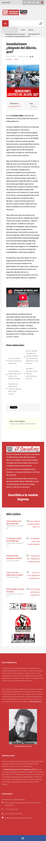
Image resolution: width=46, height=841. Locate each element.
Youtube (38, 2)
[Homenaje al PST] (23, 606)
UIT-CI (42, 2)
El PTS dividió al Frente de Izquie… (15, 590)
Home (23, 30)
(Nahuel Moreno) (35, 701)
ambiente (33, 106)
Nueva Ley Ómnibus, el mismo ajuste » (22, 425)
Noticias (30, 30)
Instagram (29, 2)
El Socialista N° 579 (34, 34)
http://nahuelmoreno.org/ (23, 746)
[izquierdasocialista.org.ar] (23, 12)
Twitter (33, 2)
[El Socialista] (23, 449)
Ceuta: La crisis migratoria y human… (15, 573)
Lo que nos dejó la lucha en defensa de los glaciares (14, 361)
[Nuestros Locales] (23, 638)
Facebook (24, 2)
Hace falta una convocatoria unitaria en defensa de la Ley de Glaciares (14, 389)
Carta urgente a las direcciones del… (13, 522)
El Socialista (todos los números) (15, 34)
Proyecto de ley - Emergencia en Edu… (14, 557)
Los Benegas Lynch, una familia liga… (14, 539)
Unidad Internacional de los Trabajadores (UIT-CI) (20, 769)
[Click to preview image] (23, 81)
